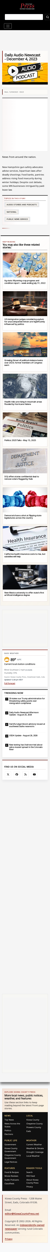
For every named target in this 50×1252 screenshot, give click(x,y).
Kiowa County (32, 1119)
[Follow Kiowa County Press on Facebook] (17, 774)
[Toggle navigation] (8, 26)
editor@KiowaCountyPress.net (22, 1213)
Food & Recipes (11, 1172)
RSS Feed (30, 1176)
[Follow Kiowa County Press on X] (8, 774)
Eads (28, 1131)
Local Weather (33, 1155)
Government (10, 1144)
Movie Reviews (11, 1176)
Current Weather (34, 1144)
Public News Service (17, 219)
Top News (9, 1119)
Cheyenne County (34, 1123)
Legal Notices (10, 1161)
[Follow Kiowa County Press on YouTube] (34, 774)
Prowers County (33, 1127)
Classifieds (9, 1183)
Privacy (29, 1186)
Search (29, 1172)
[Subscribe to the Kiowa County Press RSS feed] (25, 774)
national (11, 212)
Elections (8, 1134)
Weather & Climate (35, 1148)
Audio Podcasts (11, 1179)
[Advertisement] (25, 124)
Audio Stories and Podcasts (22, 204)
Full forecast (9, 683)
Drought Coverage (34, 1152)
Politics (7, 1130)
